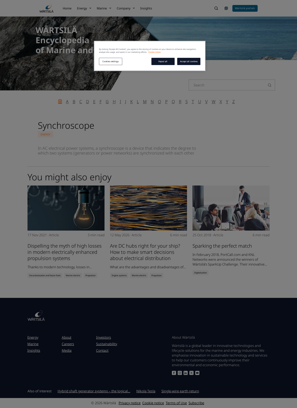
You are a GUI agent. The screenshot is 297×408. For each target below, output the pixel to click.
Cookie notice (154, 52)
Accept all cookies (188, 61)
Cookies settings (110, 61)
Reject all (162, 61)
